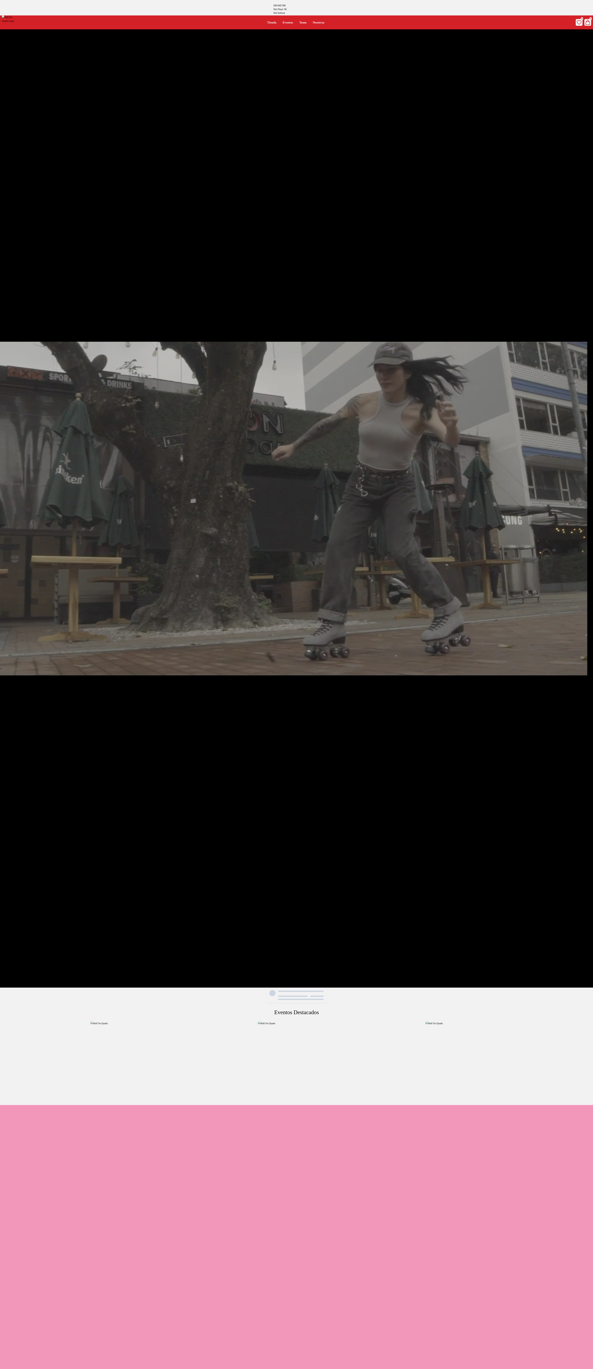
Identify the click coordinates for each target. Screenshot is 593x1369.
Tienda (271, 22)
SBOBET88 (279, 5)
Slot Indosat (279, 13)
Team (303, 22)
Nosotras (318, 22)
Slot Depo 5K (280, 9)
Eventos (288, 22)
